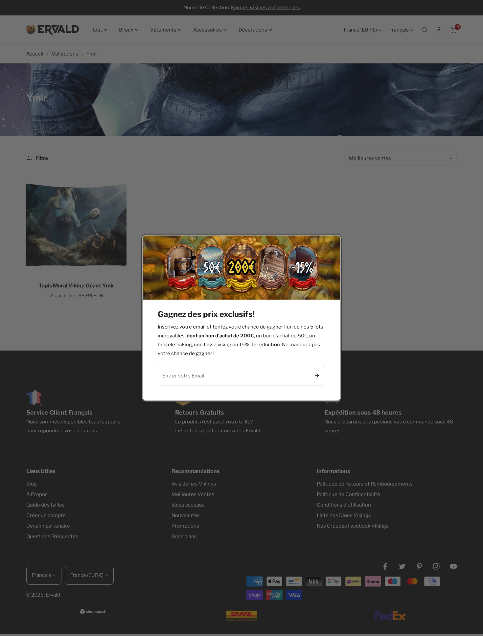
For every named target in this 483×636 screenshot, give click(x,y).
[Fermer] (332, 243)
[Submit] (317, 375)
